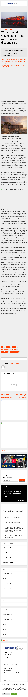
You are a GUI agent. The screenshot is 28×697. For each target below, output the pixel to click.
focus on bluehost (7, 557)
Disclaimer (18, 672)
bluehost (5, 552)
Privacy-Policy (7, 670)
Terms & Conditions (9, 672)
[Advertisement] (14, 85)
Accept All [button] (14, 693)
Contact (11, 668)
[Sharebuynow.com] (11, 5)
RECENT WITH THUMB (8, 543)
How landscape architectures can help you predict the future (7, 396)
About (5, 668)
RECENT (5, 569)
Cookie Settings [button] (6, 693)
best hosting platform (8, 547)
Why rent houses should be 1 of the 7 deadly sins (14, 59)
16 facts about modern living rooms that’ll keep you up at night (21, 396)
